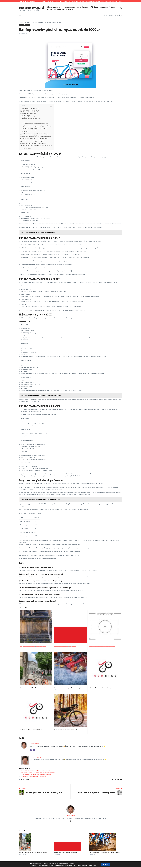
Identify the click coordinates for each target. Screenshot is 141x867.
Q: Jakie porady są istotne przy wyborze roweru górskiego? (35, 128)
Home (20, 22)
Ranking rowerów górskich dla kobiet (30, 117)
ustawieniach (92, 865)
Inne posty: (25, 131)
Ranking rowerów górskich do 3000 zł (30, 108)
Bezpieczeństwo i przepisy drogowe (76, 7)
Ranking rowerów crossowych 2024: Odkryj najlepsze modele (36, 136)
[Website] (34, 750)
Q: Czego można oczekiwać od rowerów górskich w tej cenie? (35, 123)
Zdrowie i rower (59, 9)
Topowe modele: (26, 115)
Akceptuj (105, 864)
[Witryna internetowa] (70, 821)
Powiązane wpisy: (27, 148)
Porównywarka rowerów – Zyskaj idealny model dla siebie (35, 135)
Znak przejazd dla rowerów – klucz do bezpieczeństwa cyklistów (38, 772)
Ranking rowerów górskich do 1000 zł (30, 111)
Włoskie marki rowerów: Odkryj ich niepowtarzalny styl (33, 852)
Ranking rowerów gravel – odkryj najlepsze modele (33, 143)
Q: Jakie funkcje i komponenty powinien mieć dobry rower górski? (36, 125)
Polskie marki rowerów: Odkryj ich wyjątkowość (33, 776)
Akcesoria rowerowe (54, 7)
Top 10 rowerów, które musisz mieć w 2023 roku (32, 140)
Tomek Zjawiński (35, 743)
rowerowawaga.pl (31, 7)
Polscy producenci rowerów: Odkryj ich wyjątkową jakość (34, 133)
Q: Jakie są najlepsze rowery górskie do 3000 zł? (33, 122)
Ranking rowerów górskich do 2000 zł (30, 110)
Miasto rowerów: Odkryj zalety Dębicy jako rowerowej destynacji (36, 145)
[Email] (31, 750)
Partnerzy (112, 7)
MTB (91, 7)
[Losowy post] (117, 15)
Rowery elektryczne (101, 7)
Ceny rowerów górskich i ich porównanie (30, 118)
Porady (49, 9)
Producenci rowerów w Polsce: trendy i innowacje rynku (34, 138)
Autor (22, 147)
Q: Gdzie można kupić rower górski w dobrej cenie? (33, 129)
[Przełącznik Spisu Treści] (50, 106)
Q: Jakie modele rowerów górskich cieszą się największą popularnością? (37, 126)
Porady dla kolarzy (27, 22)
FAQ (22, 120)
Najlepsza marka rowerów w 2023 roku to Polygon (33, 141)
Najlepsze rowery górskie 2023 (28, 113)
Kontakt (69, 9)
